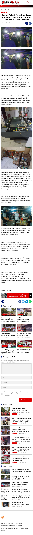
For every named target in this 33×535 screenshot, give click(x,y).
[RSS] (2, 517)
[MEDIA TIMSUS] (10, 2)
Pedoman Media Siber (8, 525)
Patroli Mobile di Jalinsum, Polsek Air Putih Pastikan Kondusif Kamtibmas (20, 483)
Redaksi (10, 523)
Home (3, 523)
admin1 (3, 23)
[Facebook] (19, 301)
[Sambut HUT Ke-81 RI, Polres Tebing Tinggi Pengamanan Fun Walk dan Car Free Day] (5, 477)
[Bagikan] (30, 23)
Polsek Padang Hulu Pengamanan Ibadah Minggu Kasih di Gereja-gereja (21, 503)
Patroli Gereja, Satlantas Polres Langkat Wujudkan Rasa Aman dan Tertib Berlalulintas (22, 497)
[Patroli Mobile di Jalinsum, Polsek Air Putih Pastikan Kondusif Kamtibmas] (5, 484)
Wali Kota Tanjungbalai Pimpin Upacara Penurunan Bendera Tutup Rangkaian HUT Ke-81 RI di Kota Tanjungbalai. (8, 351)
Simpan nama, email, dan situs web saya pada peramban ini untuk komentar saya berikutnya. (16, 394)
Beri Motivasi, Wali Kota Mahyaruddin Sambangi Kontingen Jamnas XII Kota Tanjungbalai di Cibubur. (8, 319)
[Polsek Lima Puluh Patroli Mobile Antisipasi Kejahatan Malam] (5, 491)
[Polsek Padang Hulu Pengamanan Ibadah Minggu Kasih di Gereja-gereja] (5, 504)
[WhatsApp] (30, 301)
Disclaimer (18, 523)
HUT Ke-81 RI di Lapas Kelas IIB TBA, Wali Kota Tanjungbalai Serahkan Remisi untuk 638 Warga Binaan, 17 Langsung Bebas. (24, 335)
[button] (27, 2)
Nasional (4, 12)
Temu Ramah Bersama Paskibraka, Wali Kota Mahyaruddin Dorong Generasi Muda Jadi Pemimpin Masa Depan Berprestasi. (8, 335)
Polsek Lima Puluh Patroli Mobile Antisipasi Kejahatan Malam (20, 490)
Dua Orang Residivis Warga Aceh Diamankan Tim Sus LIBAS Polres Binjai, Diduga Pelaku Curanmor (21, 470)
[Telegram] (26, 301)
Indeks (20, 525)
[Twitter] (23, 301)
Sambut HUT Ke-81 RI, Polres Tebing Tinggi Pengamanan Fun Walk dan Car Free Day (20, 477)
